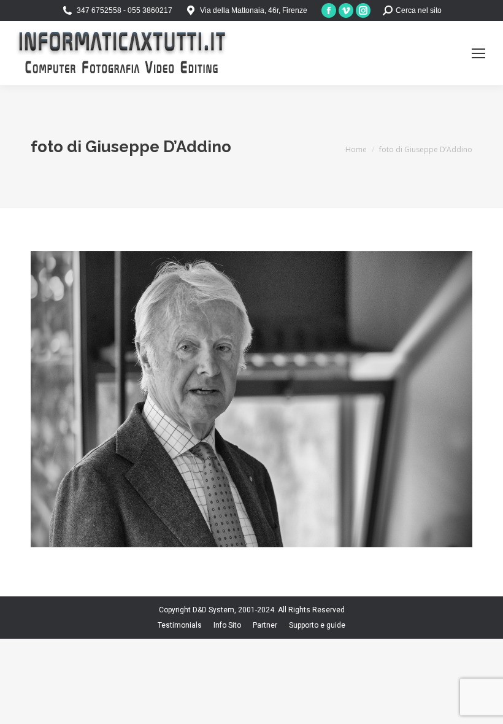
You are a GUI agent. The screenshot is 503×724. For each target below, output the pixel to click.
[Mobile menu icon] (478, 53)
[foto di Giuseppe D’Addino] (251, 399)
